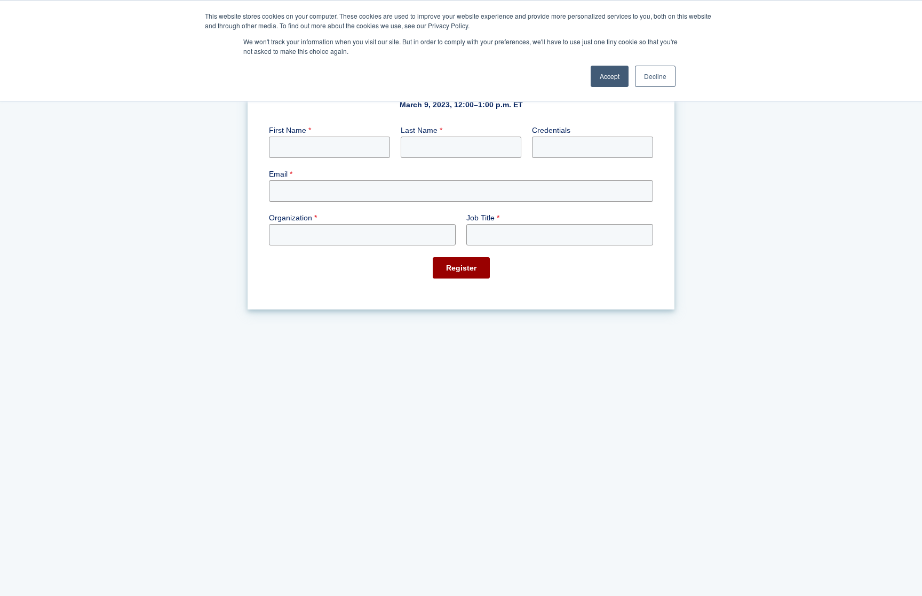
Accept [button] (609, 76)
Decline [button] (655, 76)
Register (461, 268)
